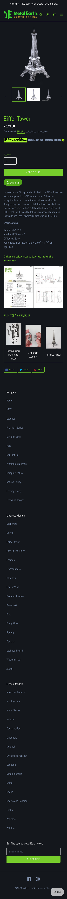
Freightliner (13, 623)
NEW (9, 409)
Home (10, 400)
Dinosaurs (12, 737)
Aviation (11, 719)
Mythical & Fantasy (17, 755)
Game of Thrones (15, 596)
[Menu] (61, 14)
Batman (11, 560)
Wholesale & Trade (17, 464)
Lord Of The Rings (16, 551)
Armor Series (13, 710)
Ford (9, 614)
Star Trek (11, 578)
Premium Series (15, 427)
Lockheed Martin (15, 650)
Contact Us (13, 455)
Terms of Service (15, 500)
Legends (11, 418)
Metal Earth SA (29, 888)
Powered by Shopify (44, 888)
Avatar (10, 668)
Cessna (10, 641)
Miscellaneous (14, 774)
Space (10, 792)
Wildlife (11, 828)
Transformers (14, 569)
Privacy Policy (14, 491)
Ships (10, 783)
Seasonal (11, 764)
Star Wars (12, 523)
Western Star (14, 659)
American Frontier (16, 692)
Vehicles (11, 819)
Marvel (10, 532)
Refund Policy (14, 482)
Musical (11, 746)
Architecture (13, 701)
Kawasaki (12, 605)
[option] (18, 94)
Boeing (10, 632)
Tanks (10, 810)
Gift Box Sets (14, 436)
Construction (13, 728)
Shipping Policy (15, 473)
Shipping (21, 131)
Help (9, 445)
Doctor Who (13, 587)
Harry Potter (13, 542)
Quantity (7, 154)
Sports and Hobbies (17, 801)
